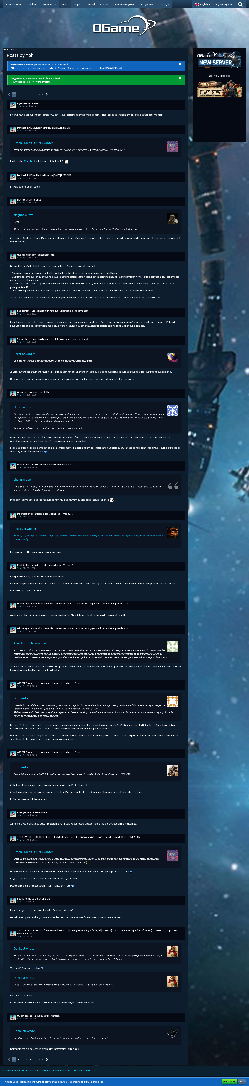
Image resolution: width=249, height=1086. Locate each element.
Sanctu (29, 161)
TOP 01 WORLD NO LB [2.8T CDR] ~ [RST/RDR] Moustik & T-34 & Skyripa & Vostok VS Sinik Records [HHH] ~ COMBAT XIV (78, 836)
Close (241, 1081)
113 (41, 94)
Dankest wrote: (24, 948)
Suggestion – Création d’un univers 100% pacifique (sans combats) (52, 310)
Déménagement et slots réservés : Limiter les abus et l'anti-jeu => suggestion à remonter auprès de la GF (73, 603)
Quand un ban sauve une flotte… (34, 392)
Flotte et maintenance (29, 199)
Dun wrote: (21, 698)
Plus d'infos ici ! (114, 68)
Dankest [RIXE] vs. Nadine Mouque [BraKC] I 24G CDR (44, 127)
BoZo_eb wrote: (25, 1031)
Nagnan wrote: (24, 215)
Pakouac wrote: (24, 354)
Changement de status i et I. (32, 812)
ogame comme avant (28, 103)
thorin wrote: (23, 479)
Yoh (19, 106)
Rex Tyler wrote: (25, 528)
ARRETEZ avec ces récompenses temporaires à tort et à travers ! (51, 683)
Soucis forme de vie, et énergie (33, 898)
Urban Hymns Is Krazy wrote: (33, 143)
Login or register (224, 4)
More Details (229, 1081)
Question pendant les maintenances (36, 254)
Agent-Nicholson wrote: (30, 643)
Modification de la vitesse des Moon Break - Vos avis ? (45, 464)
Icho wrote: (21, 767)
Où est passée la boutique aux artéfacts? (38, 1015)
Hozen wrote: (23, 407)
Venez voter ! (43, 81)
